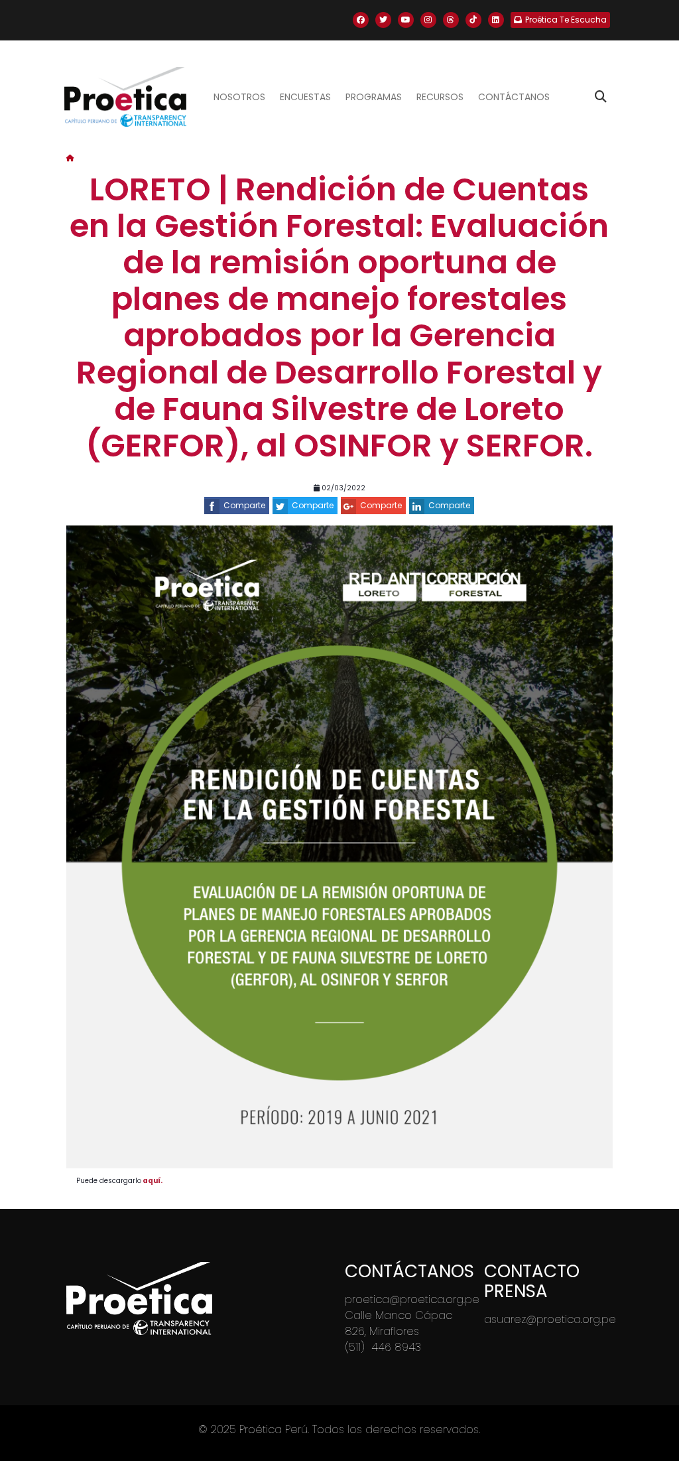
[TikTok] (473, 20)
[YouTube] (406, 20)
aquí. (153, 1181)
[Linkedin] (496, 20)
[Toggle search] (601, 97)
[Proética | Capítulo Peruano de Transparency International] (125, 97)
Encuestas (305, 97)
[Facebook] (361, 20)
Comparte (244, 505)
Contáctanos (514, 97)
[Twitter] (383, 20)
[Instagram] (428, 20)
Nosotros (239, 97)
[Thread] (451, 20)
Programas (373, 97)
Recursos (439, 97)
